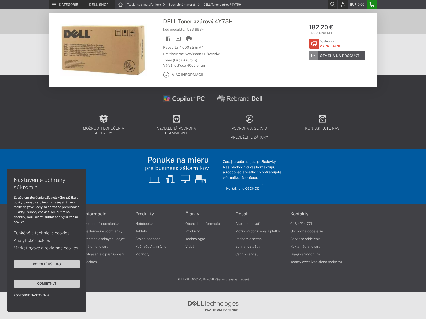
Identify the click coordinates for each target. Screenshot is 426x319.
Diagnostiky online (305, 254)
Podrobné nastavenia (31, 295)
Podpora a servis (248, 239)
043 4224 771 (301, 223)
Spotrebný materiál (182, 4)
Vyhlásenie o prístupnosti (104, 254)
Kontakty (299, 214)
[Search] (332, 4)
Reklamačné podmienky (103, 231)
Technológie (195, 239)
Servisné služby (247, 246)
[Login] (343, 4)
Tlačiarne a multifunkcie (144, 4)
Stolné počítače (147, 239)
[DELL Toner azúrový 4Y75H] (103, 50)
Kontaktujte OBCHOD (243, 188)
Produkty (144, 214)
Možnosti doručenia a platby (257, 231)
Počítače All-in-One (150, 246)
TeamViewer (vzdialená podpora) (316, 262)
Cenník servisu (246, 254)
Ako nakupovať (247, 223)
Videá (190, 246)
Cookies (90, 262)
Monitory (142, 254)
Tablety (141, 231)
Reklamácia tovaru (305, 246)
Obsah (241, 214)
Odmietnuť (46, 283)
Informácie (95, 214)
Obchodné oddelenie (306, 231)
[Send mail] (178, 39)
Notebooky (144, 223)
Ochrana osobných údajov (104, 239)
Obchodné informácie (202, 223)
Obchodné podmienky (101, 223)
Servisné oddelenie (305, 239)
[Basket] (372, 4)
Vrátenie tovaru (96, 246)
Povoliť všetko (47, 264)
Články (192, 214)
